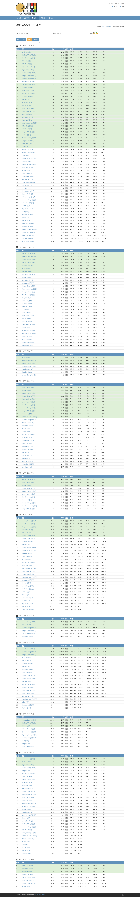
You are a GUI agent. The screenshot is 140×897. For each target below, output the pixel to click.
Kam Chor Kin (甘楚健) (28, 58)
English (122, 3)
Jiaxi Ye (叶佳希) (27, 105)
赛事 (27, 18)
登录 (115, 7)
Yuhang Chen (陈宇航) (28, 152)
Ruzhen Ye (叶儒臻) (28, 194)
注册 (123, 7)
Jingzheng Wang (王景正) (29, 123)
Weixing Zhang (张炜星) (29, 73)
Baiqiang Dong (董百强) (29, 158)
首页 (19, 18)
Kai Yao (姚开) (26, 147)
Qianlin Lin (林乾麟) (27, 788)
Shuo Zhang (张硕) (27, 87)
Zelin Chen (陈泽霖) (28, 167)
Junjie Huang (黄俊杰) (28, 90)
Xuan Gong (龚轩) (27, 144)
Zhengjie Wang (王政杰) (29, 111)
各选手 (36, 39)
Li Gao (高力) (26, 170)
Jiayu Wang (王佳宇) (28, 70)
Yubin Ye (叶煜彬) (27, 114)
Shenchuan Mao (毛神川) (29, 164)
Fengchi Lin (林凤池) (28, 141)
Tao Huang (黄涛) (27, 102)
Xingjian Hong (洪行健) (28, 232)
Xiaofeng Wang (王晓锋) (29, 55)
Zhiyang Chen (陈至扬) (28, 67)
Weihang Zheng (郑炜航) (29, 229)
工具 (43, 18)
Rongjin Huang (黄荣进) (29, 76)
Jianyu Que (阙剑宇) (28, 235)
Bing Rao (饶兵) (26, 188)
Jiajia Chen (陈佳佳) (28, 223)
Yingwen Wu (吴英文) (28, 176)
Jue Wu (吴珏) (26, 218)
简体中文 (111, 3)
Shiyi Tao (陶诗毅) (27, 129)
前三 (23, 39)
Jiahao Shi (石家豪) (27, 126)
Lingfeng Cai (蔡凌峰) (28, 81)
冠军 (18, 39)
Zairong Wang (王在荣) (28, 197)
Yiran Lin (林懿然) (27, 173)
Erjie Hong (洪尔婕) (27, 238)
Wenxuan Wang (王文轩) (29, 200)
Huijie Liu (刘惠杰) (27, 64)
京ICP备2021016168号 (39, 894)
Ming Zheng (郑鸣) (27, 565)
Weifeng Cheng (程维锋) (29, 79)
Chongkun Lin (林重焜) (28, 84)
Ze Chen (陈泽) (26, 135)
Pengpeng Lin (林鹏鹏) (28, 182)
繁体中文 (117, 3)
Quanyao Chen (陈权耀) (29, 138)
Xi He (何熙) (25, 212)
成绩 (35, 18)
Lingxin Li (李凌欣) (27, 215)
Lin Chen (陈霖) (26, 52)
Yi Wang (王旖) (26, 161)
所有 (29, 39)
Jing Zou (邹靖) (26, 220)
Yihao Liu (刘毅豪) (27, 96)
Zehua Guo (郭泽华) (28, 203)
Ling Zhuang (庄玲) (27, 209)
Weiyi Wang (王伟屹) (28, 179)
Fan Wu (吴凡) (26, 206)
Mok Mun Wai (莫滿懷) (28, 93)
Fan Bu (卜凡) (26, 155)
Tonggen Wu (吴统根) (28, 132)
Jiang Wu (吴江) (26, 99)
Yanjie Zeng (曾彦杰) (28, 241)
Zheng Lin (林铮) (27, 120)
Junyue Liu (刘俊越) (28, 117)
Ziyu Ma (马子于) (27, 185)
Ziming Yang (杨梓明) (28, 191)
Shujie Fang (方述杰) (28, 108)
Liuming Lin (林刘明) (28, 150)
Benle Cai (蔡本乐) (27, 226)
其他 (52, 18)
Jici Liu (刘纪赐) (26, 61)
